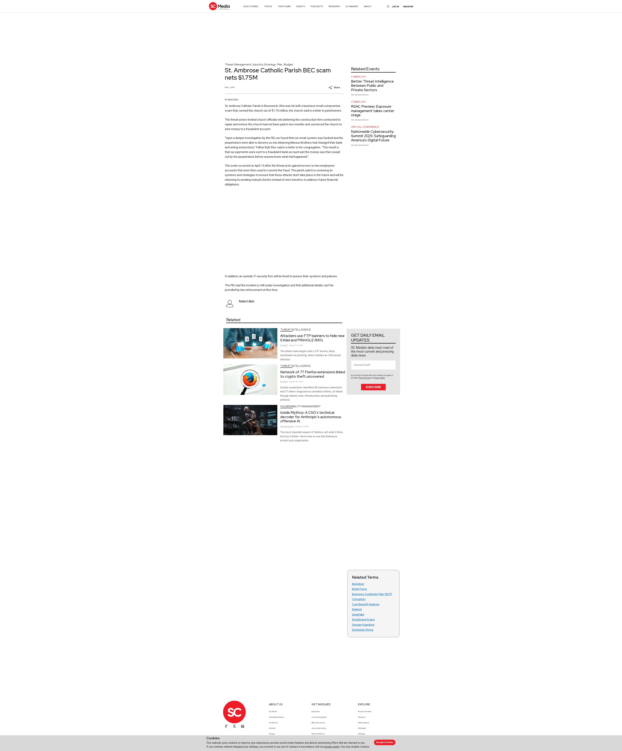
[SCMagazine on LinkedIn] (243, 726)
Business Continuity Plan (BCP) (372, 594)
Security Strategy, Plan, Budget (273, 64)
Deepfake (358, 614)
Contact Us (273, 723)
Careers (272, 728)
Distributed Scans (363, 619)
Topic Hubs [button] (284, 6)
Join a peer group (318, 728)
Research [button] (334, 6)
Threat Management (238, 64)
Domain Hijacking (363, 624)
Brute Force (359, 589)
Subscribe (373, 387)
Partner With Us (318, 734)
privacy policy (332, 746)
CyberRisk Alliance (276, 717)
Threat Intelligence (295, 329)
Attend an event (318, 723)
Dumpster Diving (362, 629)
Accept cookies (384, 742)
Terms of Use (364, 378)
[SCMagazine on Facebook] (226, 726)
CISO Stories (250, 6)
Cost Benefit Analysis (366, 604)
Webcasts (362, 728)
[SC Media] (219, 6)
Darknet (357, 609)
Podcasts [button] (317, 6)
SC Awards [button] (352, 6)
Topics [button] (268, 6)
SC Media (273, 711)
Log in (395, 6)
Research (362, 717)
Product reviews (364, 711)
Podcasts (361, 734)
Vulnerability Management (300, 406)
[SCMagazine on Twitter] (234, 726)
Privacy (272, 734)
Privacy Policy (379, 378)
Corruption (359, 599)
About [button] (368, 6)
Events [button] (300, 6)
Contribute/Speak (319, 717)
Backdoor (358, 584)
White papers (363, 723)
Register (408, 6)
